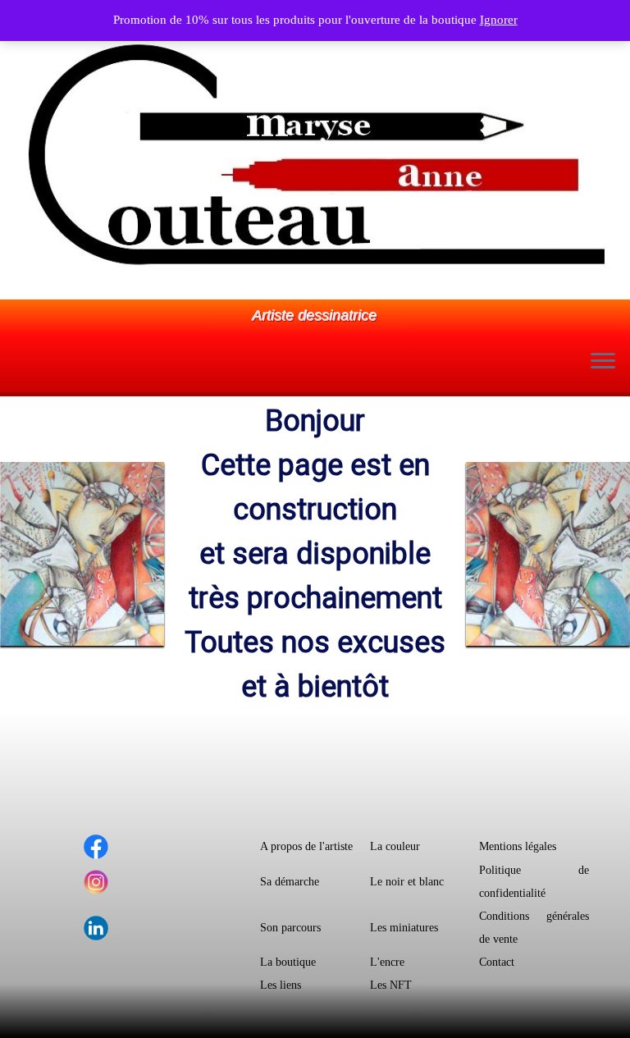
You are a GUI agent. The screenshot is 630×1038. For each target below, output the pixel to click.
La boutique (288, 962)
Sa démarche (289, 882)
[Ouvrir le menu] (603, 362)
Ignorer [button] (499, 19)
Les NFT (391, 985)
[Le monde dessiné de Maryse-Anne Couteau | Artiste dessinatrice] (315, 154)
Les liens (280, 985)
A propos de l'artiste (306, 846)
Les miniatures (404, 927)
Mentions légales (517, 846)
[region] (315, 553)
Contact (496, 962)
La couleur (395, 846)
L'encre (387, 962)
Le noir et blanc (407, 882)
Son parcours (290, 927)
